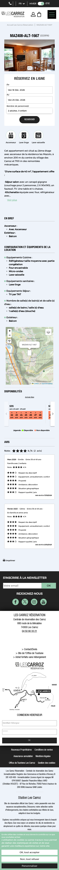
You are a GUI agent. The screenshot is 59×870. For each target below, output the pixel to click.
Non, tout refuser (29, 859)
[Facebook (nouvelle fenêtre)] (15, 602)
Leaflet (36, 383)
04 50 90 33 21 (29, 631)
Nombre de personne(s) (17, 106)
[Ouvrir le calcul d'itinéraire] (9, 341)
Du (7, 84)
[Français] (21, 3)
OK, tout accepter (29, 852)
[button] (40, 14)
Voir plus (12, 200)
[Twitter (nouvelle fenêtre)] (25, 602)
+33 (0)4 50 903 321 (10, 3)
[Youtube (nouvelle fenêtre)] (43, 602)
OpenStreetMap (47, 383)
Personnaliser (29, 866)
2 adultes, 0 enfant (17, 110)
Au (7, 95)
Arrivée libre (29, 397)
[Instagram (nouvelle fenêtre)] (34, 602)
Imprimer (10, 560)
